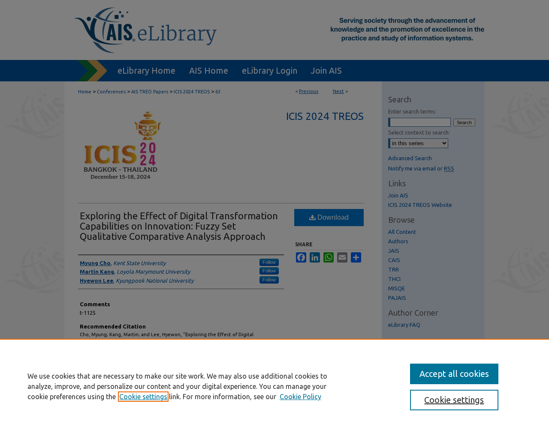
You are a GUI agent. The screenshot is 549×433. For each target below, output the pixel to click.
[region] (274, 386)
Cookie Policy (300, 396)
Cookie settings (143, 396)
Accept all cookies (454, 374)
